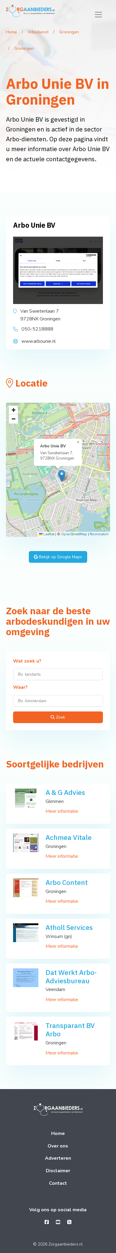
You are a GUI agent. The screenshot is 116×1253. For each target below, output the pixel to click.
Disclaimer (58, 1170)
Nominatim (99, 534)
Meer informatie (62, 811)
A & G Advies (65, 792)
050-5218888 (37, 329)
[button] (61, 476)
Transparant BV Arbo (70, 1029)
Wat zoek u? (27, 661)
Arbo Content (67, 882)
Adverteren (58, 1158)
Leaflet (48, 534)
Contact (58, 1183)
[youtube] (58, 1222)
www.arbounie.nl (38, 341)
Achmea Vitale (69, 837)
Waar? (20, 687)
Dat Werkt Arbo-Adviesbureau (71, 976)
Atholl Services (69, 927)
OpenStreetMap (74, 534)
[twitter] (69, 1222)
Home (11, 32)
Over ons (58, 1146)
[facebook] (47, 1222)
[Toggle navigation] (98, 14)
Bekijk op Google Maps (60, 557)
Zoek (60, 717)
